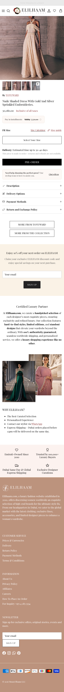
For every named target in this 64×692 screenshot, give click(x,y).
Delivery (6, 545)
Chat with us (54, 174)
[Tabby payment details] (40, 119)
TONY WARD (12, 95)
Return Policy (9, 550)
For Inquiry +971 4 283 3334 (16, 603)
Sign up (32, 284)
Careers (6, 593)
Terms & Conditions (13, 560)
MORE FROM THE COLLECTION (32, 233)
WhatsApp (36, 423)
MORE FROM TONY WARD (32, 224)
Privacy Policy (9, 583)
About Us (7, 578)
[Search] (10, 11)
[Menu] (3, 11)
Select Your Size (32, 140)
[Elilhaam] (29, 10)
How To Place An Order (14, 598)
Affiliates (7, 588)
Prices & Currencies (13, 540)
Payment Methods (12, 555)
